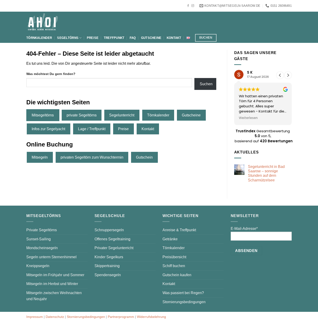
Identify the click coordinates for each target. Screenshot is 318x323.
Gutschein (144, 157)
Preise (93, 38)
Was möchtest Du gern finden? (50, 74)
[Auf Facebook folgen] (188, 5)
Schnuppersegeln (109, 230)
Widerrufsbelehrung (151, 317)
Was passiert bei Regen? (183, 293)
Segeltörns (67, 38)
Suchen (206, 84)
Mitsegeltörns (43, 115)
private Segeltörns (82, 115)
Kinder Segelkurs (109, 257)
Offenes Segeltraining (112, 239)
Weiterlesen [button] (248, 118)
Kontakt (174, 38)
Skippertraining (107, 266)
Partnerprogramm (121, 317)
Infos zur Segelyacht (48, 129)
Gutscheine (151, 38)
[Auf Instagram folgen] (192, 5)
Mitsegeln (40, 157)
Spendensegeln (108, 275)
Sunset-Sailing (38, 239)
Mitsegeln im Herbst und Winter (52, 284)
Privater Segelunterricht (114, 248)
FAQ (133, 38)
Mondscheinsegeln (42, 248)
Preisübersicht (174, 257)
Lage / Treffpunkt (91, 129)
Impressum (34, 317)
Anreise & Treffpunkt (179, 230)
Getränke (170, 239)
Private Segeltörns (41, 230)
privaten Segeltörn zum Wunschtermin (92, 157)
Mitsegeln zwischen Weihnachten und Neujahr (54, 296)
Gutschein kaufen (176, 275)
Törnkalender (39, 38)
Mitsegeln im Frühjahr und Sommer (55, 275)
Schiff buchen (173, 266)
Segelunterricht (121, 115)
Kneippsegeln (37, 266)
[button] (287, 75)
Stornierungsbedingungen (184, 302)
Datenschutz (55, 317)
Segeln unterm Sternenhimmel (51, 257)
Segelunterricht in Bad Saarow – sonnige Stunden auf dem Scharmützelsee (266, 173)
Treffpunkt (114, 38)
